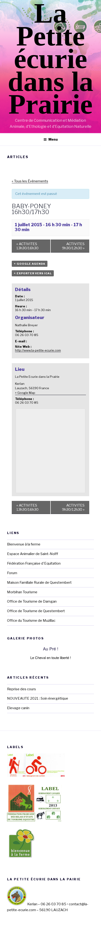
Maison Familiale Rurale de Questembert (39, 582)
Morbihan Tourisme (22, 592)
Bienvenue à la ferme (23, 544)
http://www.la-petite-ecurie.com (38, 350)
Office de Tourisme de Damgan (32, 601)
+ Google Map (25, 393)
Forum (12, 573)
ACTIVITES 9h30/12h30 (73, 246)
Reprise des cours (21, 689)
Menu (53, 139)
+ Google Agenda (29, 263)
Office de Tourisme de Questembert (36, 611)
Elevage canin (18, 708)
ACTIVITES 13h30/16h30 (27, 246)
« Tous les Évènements (30, 181)
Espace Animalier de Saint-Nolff (32, 554)
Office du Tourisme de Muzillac (31, 620)
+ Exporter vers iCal (33, 273)
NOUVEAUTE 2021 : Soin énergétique (37, 698)
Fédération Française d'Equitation (34, 563)
